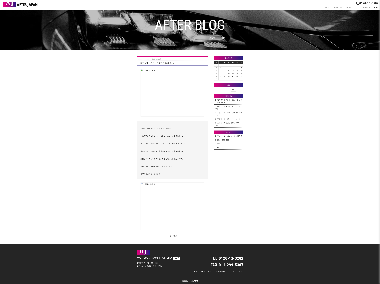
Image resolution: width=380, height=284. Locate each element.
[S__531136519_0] (172, 206)
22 (241, 73)
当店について (206, 272)
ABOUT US (338, 7)
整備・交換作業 (223, 140)
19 (229, 73)
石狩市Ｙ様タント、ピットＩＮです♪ (228, 107)
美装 (219, 144)
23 (216, 76)
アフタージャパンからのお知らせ (229, 136)
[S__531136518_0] (172, 93)
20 (233, 73)
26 (229, 76)
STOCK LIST (351, 7)
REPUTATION (365, 7)
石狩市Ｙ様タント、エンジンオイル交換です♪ (228, 101)
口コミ (231, 272)
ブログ (240, 272)
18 (224, 73)
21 (237, 73)
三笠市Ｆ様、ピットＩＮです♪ (228, 119)
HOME (327, 7)
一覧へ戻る (172, 236)
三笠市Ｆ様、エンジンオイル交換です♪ (228, 114)
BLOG (376, 7)
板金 (219, 148)
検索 (233, 90)
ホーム (194, 272)
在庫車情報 (220, 272)
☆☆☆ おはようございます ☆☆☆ (227, 124)
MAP (176, 258)
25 (224, 76)
